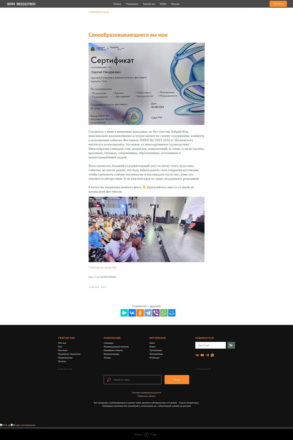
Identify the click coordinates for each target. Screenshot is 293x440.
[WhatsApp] (164, 313)
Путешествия (156, 350)
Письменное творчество (69, 354)
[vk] (197, 355)
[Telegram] (148, 313)
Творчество (66, 337)
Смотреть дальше (103, 267)
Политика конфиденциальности (146, 392)
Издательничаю (65, 357)
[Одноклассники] (140, 313)
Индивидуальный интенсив (116, 346)
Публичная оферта (147, 396)
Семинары (108, 343)
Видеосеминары (111, 354)
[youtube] (202, 355)
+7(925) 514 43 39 (203, 369)
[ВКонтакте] (132, 313)
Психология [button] (132, 3)
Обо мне (62, 343)
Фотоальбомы (156, 354)
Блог (60, 346)
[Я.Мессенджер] (124, 313)
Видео (153, 346)
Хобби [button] (163, 3)
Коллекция (154, 357)
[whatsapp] (212, 355)
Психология (112, 337)
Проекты (62, 361)
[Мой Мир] (171, 313)
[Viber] (156, 313)
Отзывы (107, 357)
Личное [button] (117, 3)
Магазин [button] (175, 3)
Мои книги (62, 350)
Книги (152, 343)
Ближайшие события (113, 350)
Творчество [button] (149, 3)
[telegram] (207, 355)
